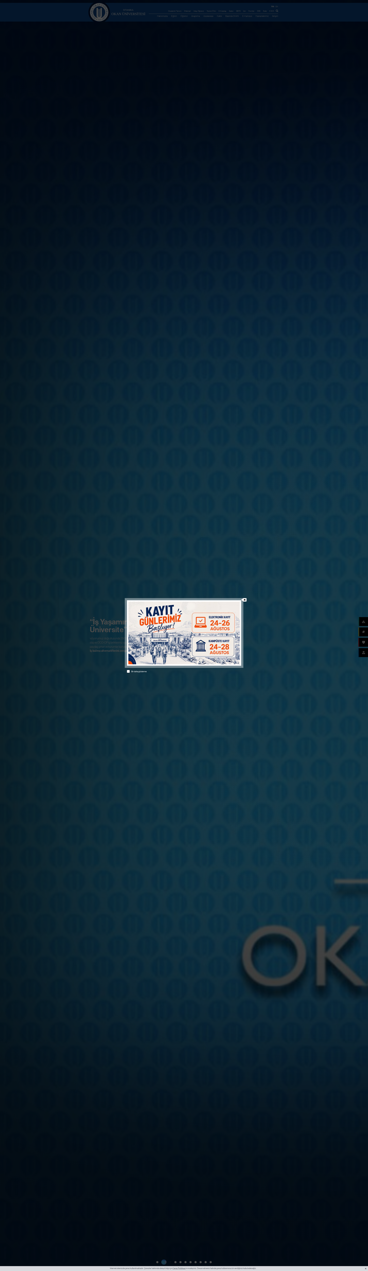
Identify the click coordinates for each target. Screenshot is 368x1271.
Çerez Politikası (179, 1268)
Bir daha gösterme (139, 671)
